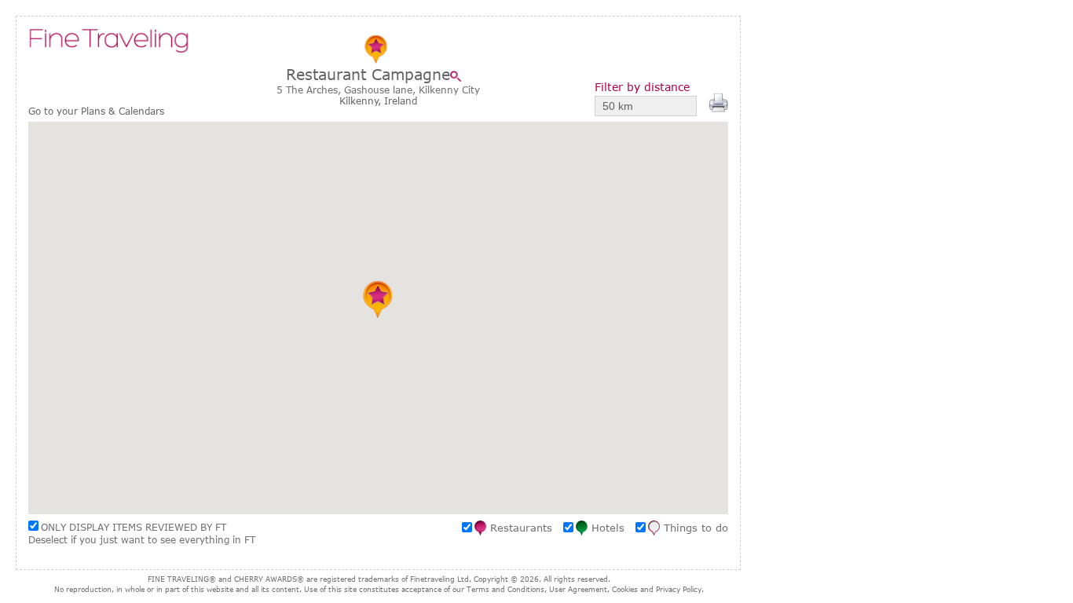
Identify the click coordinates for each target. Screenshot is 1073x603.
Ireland (400, 100)
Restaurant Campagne (368, 74)
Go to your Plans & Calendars (96, 111)
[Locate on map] (459, 76)
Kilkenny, (361, 100)
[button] (378, 299)
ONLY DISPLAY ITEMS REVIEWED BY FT (133, 526)
